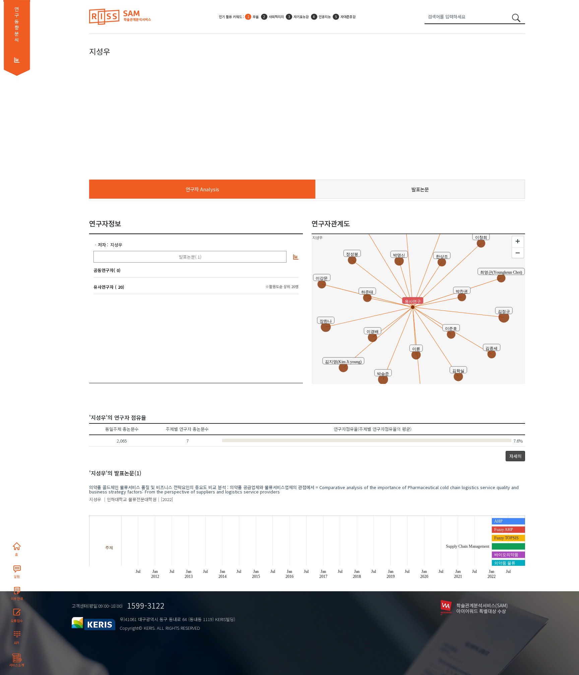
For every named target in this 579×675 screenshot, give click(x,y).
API (16, 642)
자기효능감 (301, 16)
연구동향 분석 (16, 24)
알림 (17, 576)
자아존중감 (348, 16)
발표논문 (420, 189)
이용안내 (17, 598)
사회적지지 (276, 16)
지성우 (116, 245)
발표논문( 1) (190, 257)
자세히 (515, 456)
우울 (256, 16)
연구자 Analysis (202, 189)
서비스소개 (16, 665)
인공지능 (325, 16)
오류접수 (17, 620)
